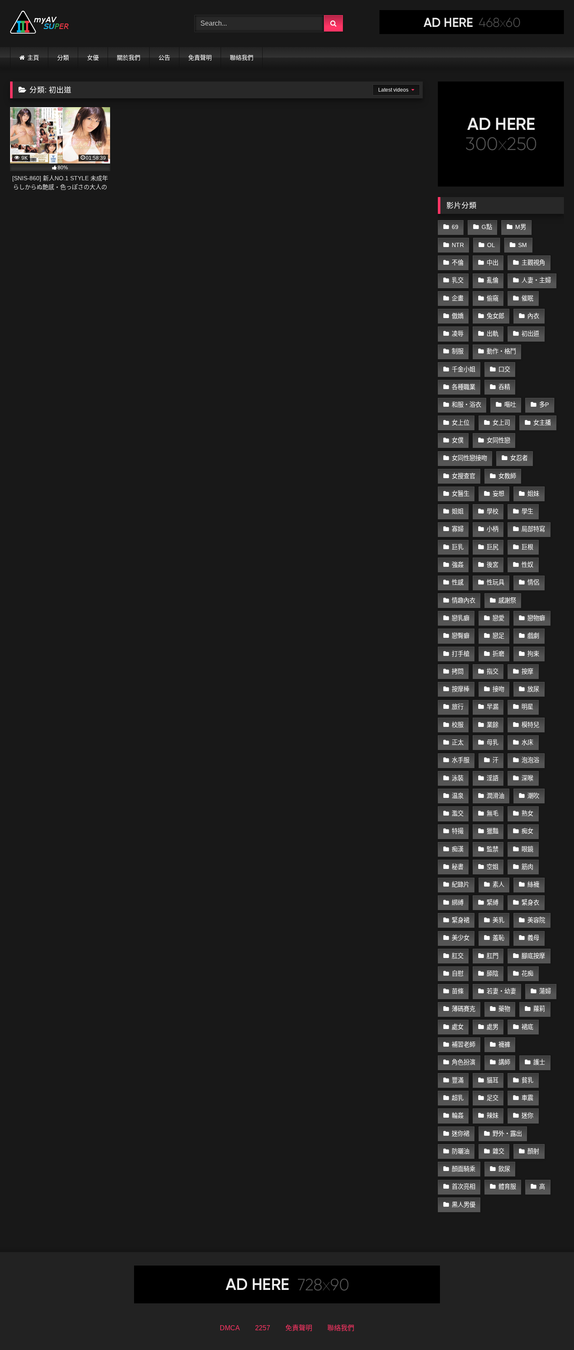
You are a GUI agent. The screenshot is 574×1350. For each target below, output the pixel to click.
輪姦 (457, 1115)
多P (544, 404)
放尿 (533, 689)
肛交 (457, 956)
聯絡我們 (241, 57)
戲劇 (533, 635)
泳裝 (457, 778)
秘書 (457, 866)
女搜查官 (463, 476)
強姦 (457, 564)
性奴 (527, 564)
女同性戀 (498, 440)
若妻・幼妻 (501, 991)
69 (455, 227)
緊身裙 (460, 920)
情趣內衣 (463, 600)
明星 (527, 706)
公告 (164, 57)
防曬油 (460, 1151)
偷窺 (492, 298)
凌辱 (457, 333)
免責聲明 (200, 57)
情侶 (533, 582)
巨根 (527, 547)
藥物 (504, 1008)
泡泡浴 (530, 760)
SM (522, 245)
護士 (539, 1062)
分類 (63, 57)
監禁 (492, 849)
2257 (262, 1328)
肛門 (492, 956)
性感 (457, 582)
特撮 (457, 831)
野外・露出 (507, 1133)
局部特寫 (533, 529)
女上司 (501, 422)
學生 (527, 511)
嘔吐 (510, 404)
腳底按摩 (533, 956)
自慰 (457, 973)
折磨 (498, 653)
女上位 (460, 422)
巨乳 (457, 547)
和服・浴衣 (466, 404)
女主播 (542, 422)
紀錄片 (460, 884)
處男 (492, 1027)
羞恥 (498, 937)
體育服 (507, 1186)
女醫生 (460, 493)
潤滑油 (495, 795)
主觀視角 (533, 262)
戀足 (498, 635)
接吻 (498, 689)
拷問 (457, 671)
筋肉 (527, 866)
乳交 (457, 280)
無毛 (492, 813)
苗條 (457, 991)
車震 (527, 1098)
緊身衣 (530, 902)
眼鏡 (527, 849)
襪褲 (504, 1044)
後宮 (492, 564)
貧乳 (527, 1080)
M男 (520, 227)
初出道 (530, 333)
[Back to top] (548, 1325)
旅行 (457, 706)
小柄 (492, 529)
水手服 (460, 760)
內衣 (533, 316)
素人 (498, 884)
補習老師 (463, 1044)
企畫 (457, 298)
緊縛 (492, 902)
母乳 (492, 742)
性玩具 (495, 582)
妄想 (498, 493)
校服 (457, 724)
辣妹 (492, 1115)
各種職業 (463, 387)
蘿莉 (539, 1008)
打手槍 (460, 653)
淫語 (492, 778)
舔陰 (492, 973)
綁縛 (457, 902)
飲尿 (504, 1169)
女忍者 (519, 458)
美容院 (536, 920)
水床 (527, 742)
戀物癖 (536, 618)
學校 (492, 511)
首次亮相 (463, 1186)
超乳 (457, 1098)
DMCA (230, 1328)
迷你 (527, 1115)
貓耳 (492, 1080)
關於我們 (128, 57)
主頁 (33, 57)
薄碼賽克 (463, 1008)
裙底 (527, 1027)
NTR (458, 245)
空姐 (492, 866)
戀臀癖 (460, 635)
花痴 (527, 973)
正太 (457, 742)
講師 (504, 1062)
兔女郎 (495, 316)
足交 (492, 1098)
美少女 (460, 937)
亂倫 (492, 280)
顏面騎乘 (463, 1169)
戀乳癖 (460, 618)
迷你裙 (460, 1133)
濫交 (457, 813)
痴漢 (457, 849)
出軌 (492, 333)
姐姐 (457, 511)
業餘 (492, 724)
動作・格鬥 (501, 351)
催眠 (527, 298)
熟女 (527, 813)
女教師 (507, 476)
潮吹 (533, 795)
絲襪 (533, 884)
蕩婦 (545, 991)
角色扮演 (463, 1062)
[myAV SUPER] (39, 24)
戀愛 (498, 618)
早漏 (492, 706)
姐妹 (533, 493)
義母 (533, 937)
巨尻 (492, 547)
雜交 (498, 1151)
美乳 (498, 920)
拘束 (533, 653)
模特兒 (530, 724)
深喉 (527, 778)
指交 (492, 671)
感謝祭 (507, 600)
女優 (93, 57)
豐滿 (457, 1080)
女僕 (457, 440)
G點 (487, 227)
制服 (457, 351)
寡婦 (457, 529)
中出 (492, 262)
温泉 (457, 795)
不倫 (457, 262)
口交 (504, 369)
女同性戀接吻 (469, 458)
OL (491, 245)
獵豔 (492, 831)
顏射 (533, 1151)
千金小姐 (463, 369)
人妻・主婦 (536, 280)
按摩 (527, 671)
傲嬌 (457, 316)
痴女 (527, 831)
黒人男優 (463, 1204)
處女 (457, 1027)
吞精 (504, 387)
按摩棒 (460, 689)
